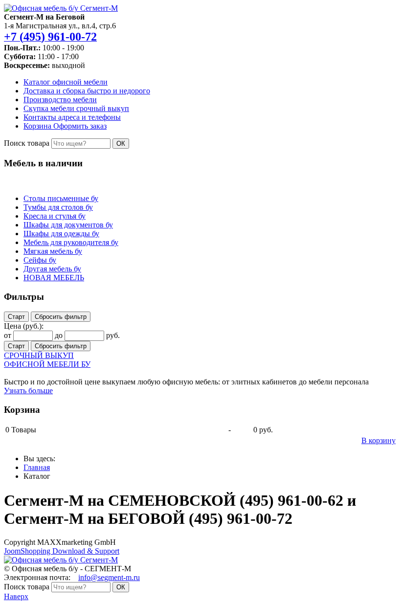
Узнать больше (28, 390)
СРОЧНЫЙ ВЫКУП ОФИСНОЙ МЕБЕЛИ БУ (47, 359)
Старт (16, 316)
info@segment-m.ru (109, 577)
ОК (120, 143)
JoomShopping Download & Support (61, 551)
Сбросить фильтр (61, 316)
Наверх (16, 596)
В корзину (378, 440)
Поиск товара (26, 143)
